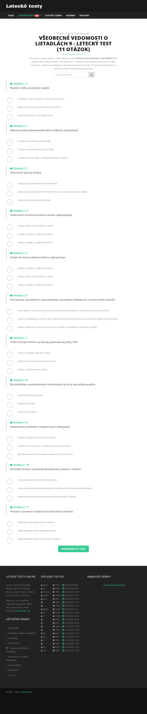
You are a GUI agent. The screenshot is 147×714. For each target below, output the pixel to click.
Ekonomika (13, 628)
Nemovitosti (14, 643)
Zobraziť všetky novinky (114, 585)
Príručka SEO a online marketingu (17, 658)
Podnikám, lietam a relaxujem (22, 633)
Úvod (11, 15)
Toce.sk (11, 675)
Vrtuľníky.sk (13, 670)
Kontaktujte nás (23, 610)
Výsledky (84, 15)
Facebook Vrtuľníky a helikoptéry (17, 650)
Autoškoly (12, 638)
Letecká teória (53, 15)
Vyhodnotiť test (73, 549)
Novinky (70, 15)
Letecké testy (29, 15)
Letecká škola (14, 665)
